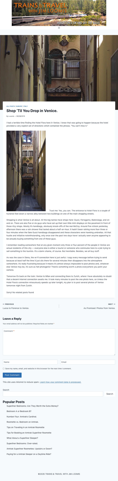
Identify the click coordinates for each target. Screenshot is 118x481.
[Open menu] (59, 28)
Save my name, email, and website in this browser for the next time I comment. (38, 368)
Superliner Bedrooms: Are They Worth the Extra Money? (32, 406)
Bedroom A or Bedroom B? (19, 411)
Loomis (11, 116)
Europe (19, 106)
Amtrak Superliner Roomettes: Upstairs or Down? (29, 449)
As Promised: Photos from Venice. (99, 306)
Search (6, 390)
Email (63, 362)
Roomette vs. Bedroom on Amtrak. (23, 422)
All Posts (10, 106)
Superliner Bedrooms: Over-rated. (22, 443)
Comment (9, 331)
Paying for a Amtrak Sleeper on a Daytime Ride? (29, 454)
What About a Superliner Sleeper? (22, 438)
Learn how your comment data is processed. (60, 382)
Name (6, 362)
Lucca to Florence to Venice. (16, 306)
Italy (26, 106)
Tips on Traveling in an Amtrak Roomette (25, 427)
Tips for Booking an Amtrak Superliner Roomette (29, 433)
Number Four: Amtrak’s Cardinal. (22, 417)
